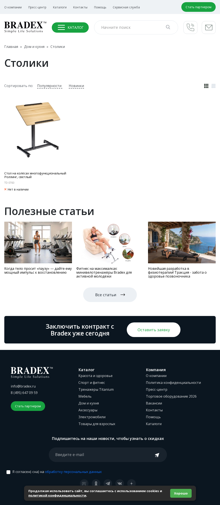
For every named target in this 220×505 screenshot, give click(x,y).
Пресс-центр (37, 7)
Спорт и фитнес (91, 382)
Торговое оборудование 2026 (171, 396)
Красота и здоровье (95, 375)
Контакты (80, 7)
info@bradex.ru (23, 386)
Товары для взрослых (96, 423)
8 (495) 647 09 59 (24, 392)
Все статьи (105, 294)
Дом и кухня (88, 403)
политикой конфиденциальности (57, 495)
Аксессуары (87, 410)
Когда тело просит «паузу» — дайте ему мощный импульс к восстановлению (38, 270)
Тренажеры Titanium (96, 389)
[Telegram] (108, 483)
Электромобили (91, 417)
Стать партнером (198, 7)
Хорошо (181, 493)
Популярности (49, 85)
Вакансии (154, 403)
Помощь (100, 7)
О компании (13, 7)
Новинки (76, 85)
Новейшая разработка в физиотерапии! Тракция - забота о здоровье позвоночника (177, 272)
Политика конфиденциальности (173, 382)
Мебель (85, 396)
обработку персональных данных (73, 471)
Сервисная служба (126, 7)
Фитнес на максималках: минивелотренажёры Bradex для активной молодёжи (104, 272)
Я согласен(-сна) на (57, 471)
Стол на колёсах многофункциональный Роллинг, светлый (35, 175)
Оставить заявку (154, 329)
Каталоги (60, 7)
